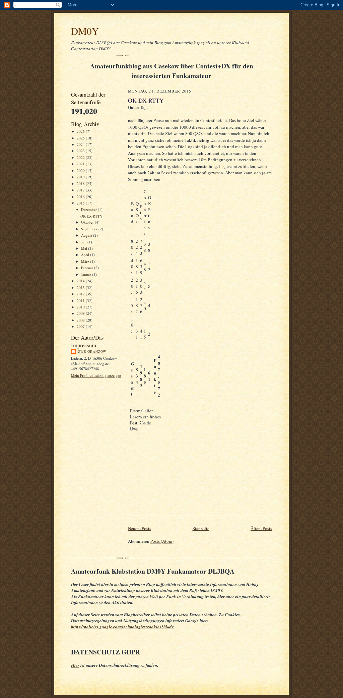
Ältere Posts (261, 528)
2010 (81, 306)
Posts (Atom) (162, 541)
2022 (81, 157)
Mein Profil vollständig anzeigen (96, 375)
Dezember (89, 209)
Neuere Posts (139, 528)
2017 (81, 189)
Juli (84, 241)
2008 (81, 320)
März (85, 261)
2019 (81, 176)
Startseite (201, 528)
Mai (84, 248)
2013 (81, 287)
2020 (81, 170)
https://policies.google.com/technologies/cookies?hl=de (122, 627)
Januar (86, 274)
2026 (81, 131)
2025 (81, 137)
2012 (81, 293)
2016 (81, 196)
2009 (81, 313)
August (87, 235)
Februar (87, 267)
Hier (75, 665)
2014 (81, 280)
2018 (81, 183)
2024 (81, 144)
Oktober (88, 222)
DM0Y (85, 31)
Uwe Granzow (92, 351)
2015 (81, 203)
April (85, 254)
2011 (81, 300)
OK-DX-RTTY (91, 216)
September (89, 228)
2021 (81, 163)
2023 (81, 150)
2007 (81, 326)
